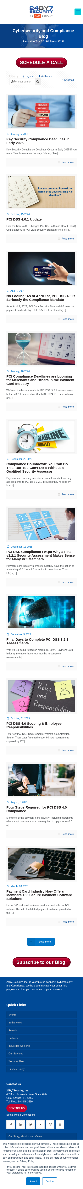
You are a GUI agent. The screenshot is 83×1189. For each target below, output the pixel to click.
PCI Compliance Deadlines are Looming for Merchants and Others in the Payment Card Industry (40, 380)
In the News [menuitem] (15, 1022)
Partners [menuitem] (13, 1038)
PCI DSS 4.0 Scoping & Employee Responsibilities (34, 725)
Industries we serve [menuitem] (19, 1045)
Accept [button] (33, 1181)
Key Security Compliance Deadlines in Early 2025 (37, 141)
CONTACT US (17, 1108)
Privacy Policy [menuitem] (16, 1069)
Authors (45, 76)
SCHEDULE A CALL (41, 62)
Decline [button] (50, 1181)
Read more (68, 162)
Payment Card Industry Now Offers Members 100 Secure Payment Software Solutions (39, 895)
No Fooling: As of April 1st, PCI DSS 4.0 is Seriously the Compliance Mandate (40, 298)
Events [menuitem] (12, 1014)
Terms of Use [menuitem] (16, 1061)
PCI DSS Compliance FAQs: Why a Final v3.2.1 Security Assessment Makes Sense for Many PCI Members (40, 555)
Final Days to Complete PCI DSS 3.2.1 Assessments (37, 641)
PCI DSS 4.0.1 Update (24, 219)
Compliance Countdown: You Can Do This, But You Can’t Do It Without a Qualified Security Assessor (37, 467)
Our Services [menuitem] (15, 1053)
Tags (28, 76)
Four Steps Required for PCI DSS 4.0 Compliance (36, 809)
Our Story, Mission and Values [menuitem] (25, 1136)
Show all (69, 79)
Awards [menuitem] (12, 1030)
